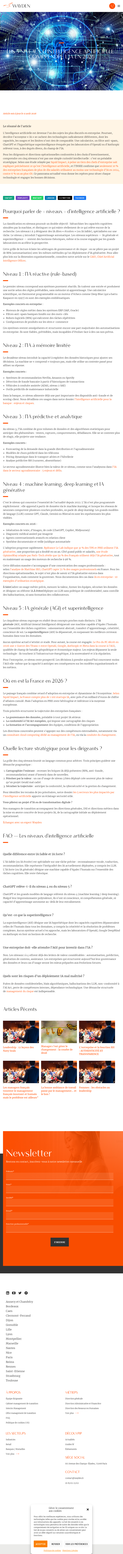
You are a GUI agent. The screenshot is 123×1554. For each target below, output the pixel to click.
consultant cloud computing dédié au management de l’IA (41, 734)
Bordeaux (12, 1306)
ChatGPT (8, 198)
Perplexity (23, 198)
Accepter (40, 1544)
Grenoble (12, 1325)
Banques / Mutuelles (15, 1449)
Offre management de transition (21, 1413)
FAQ (8, 1418)
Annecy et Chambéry (19, 1301)
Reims (10, 1362)
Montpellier (14, 1338)
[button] (87, 1509)
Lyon (9, 1334)
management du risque (20, 991)
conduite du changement (101, 734)
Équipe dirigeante (14, 1398)
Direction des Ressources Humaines (82, 1408)
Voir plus (69, 1413)
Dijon (9, 1320)
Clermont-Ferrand (18, 1315)
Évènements (71, 1449)
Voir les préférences (77, 1544)
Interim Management (16, 1408)
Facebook (79, 198)
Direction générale (74, 1398)
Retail (8, 1444)
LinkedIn (50, 198)
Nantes (10, 1348)
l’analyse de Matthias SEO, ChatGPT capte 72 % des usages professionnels (53, 569)
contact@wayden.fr (74, 1478)
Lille (9, 1329)
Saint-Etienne (15, 1371)
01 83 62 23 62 (72, 1483)
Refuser (56, 1544)
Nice (9, 1352)
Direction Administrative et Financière (83, 1403)
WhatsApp (37, 198)
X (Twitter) (65, 198)
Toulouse (12, 1380)
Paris (9, 1357)
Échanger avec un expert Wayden (22, 822)
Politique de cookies (52, 1550)
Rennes (11, 1366)
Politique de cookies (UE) (18, 1422)
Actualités (70, 1439)
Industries (10, 1439)
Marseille (12, 1343)
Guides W (69, 1444)
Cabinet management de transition (22, 1403)
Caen (9, 1311)
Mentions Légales (70, 1550)
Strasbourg (13, 1376)
